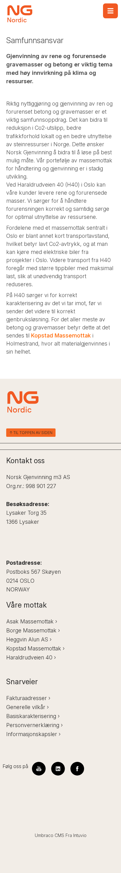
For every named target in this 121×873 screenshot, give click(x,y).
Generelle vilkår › (27, 707)
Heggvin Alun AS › (29, 639)
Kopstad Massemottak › (35, 648)
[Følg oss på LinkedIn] (58, 769)
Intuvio (80, 835)
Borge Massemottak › (33, 630)
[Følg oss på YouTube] (39, 769)
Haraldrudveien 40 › (31, 657)
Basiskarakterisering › (33, 716)
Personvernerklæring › (34, 725)
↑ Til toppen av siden (30, 432)
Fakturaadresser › (28, 698)
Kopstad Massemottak (61, 335)
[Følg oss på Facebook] (77, 769)
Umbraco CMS (49, 835)
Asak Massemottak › (31, 621)
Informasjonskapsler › (33, 734)
